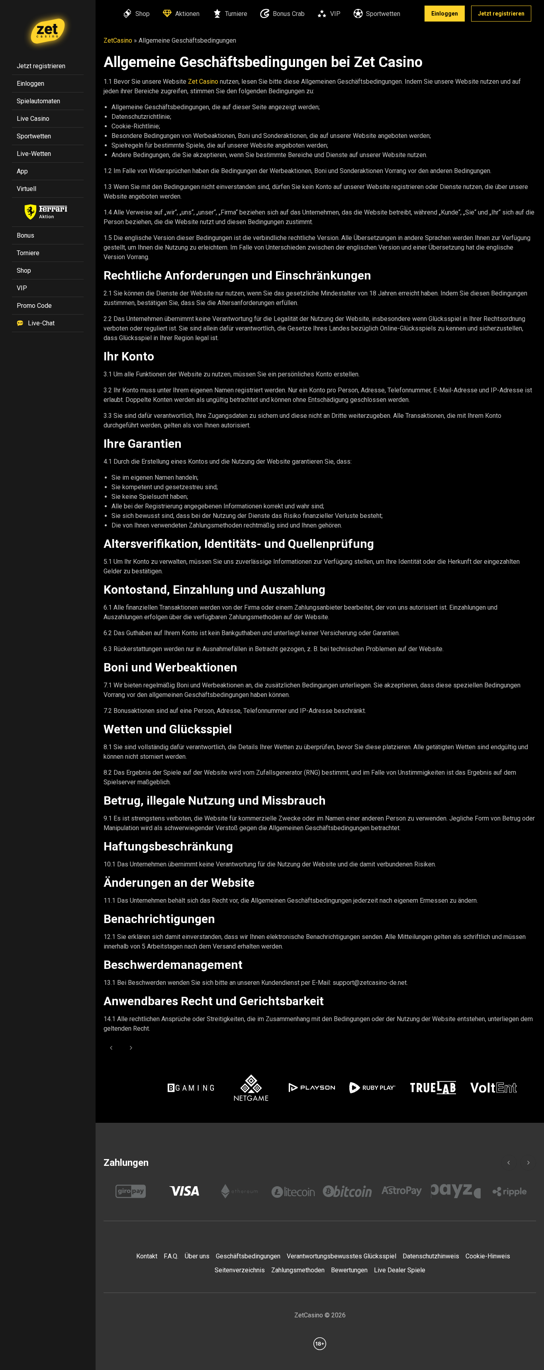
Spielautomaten (38, 101)
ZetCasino (118, 40)
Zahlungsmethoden (298, 1270)
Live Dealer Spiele (399, 1270)
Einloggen (444, 13)
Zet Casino (203, 81)
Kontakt (146, 1256)
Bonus (25, 235)
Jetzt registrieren (501, 13)
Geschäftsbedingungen (248, 1256)
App (22, 171)
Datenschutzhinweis (431, 1256)
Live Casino (33, 118)
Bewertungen (349, 1270)
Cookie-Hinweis (488, 1256)
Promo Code (34, 305)
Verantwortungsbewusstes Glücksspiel (341, 1256)
